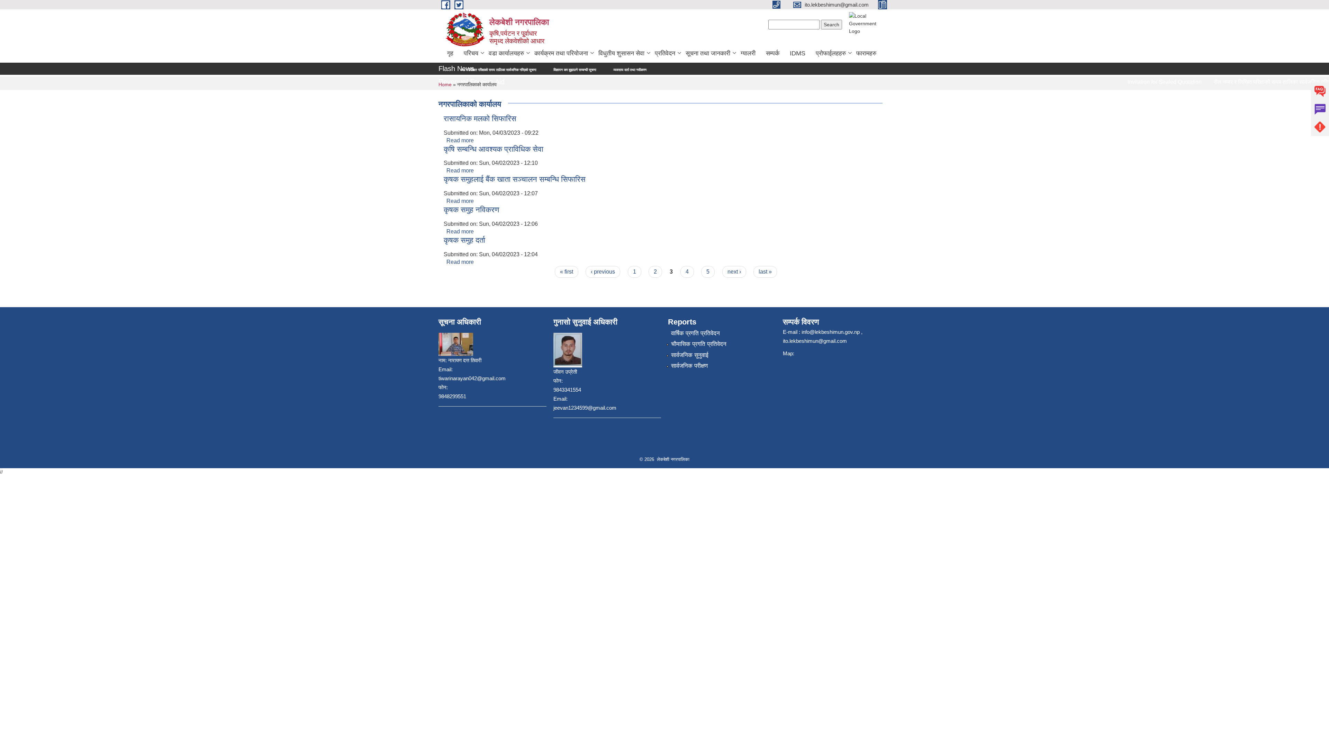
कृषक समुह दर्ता (464, 240)
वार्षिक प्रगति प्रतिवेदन (695, 333)
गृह (450, 53)
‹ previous (603, 272)
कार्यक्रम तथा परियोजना (561, 53)
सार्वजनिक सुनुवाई (689, 355)
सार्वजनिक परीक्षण (689, 366)
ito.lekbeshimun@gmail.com (815, 341)
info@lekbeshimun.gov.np (831, 332)
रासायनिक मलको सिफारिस (480, 118)
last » (765, 272)
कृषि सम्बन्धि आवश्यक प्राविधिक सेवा (493, 149)
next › (734, 272)
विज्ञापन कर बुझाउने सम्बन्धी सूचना (529, 70)
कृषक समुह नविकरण (471, 209)
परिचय (471, 53)
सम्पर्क (772, 53)
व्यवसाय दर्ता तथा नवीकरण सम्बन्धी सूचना (594, 70)
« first (566, 272)
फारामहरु (866, 53)
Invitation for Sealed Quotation (1148, 82)
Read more (460, 140)
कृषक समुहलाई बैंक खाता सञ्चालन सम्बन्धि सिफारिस (515, 179)
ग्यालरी (748, 53)
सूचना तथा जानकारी (708, 53)
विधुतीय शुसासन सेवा (621, 53)
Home (445, 84)
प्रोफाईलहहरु (831, 53)
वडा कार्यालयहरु (506, 53)
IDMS (797, 53)
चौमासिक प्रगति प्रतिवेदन (698, 344)
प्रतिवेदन (665, 53)
